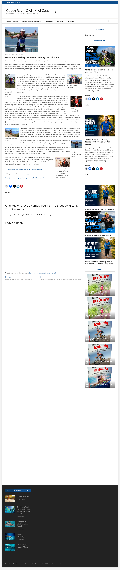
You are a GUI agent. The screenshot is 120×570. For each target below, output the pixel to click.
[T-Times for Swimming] (10, 534)
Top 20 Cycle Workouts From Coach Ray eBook (99, 362)
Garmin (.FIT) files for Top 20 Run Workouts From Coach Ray (96, 293)
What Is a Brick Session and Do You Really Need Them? (99, 71)
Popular (9, 490)
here (28, 174)
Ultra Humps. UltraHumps (66, 61)
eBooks (15, 21)
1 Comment (9, 61)
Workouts (49, 21)
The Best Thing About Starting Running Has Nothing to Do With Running (97, 141)
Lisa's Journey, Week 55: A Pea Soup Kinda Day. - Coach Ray (32, 215)
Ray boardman (49, 61)
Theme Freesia (35, 563)
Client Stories (9, 54)
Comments (17, 490)
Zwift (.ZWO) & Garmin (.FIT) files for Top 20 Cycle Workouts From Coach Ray (99, 339)
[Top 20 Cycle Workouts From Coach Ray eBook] (100, 354)
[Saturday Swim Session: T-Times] (10, 545)
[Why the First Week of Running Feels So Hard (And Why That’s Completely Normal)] (100, 248)
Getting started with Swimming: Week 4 (22, 524)
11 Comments (21, 550)
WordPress (42, 563)
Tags (26, 490)
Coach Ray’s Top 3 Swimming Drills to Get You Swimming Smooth (23, 510)
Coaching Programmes (65, 21)
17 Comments (21, 539)
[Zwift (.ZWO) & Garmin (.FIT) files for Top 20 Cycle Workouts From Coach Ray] (100, 331)
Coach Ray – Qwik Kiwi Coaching (31, 11)
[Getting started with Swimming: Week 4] (10, 521)
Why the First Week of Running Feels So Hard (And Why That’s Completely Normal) (99, 263)
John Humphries (24, 61)
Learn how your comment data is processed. (42, 273)
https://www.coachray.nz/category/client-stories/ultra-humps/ (24, 178)
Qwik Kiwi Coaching (40, 61)
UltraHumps (77, 61)
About (8, 21)
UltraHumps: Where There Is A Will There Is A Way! (24, 170)
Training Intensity (23, 496)
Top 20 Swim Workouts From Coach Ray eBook (99, 385)
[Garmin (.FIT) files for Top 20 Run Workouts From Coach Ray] (100, 285)
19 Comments (21, 529)
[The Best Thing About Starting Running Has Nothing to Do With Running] (100, 125)
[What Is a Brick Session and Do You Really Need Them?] (100, 56)
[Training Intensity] (10, 496)
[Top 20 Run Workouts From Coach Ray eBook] (100, 308)
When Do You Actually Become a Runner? (99, 209)
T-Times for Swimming (21, 535)
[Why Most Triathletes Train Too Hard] (100, 222)
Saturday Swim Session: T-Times (22, 546)
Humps (18, 61)
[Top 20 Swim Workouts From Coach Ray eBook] (100, 377)
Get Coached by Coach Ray (32, 21)
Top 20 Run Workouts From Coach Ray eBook (98, 316)
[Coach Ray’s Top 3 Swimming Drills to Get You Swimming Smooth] (10, 507)
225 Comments (21, 499)
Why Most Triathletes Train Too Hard (98, 235)
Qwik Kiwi (31, 61)
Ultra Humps (18, 54)
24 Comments (21, 516)
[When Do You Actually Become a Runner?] (100, 195)
